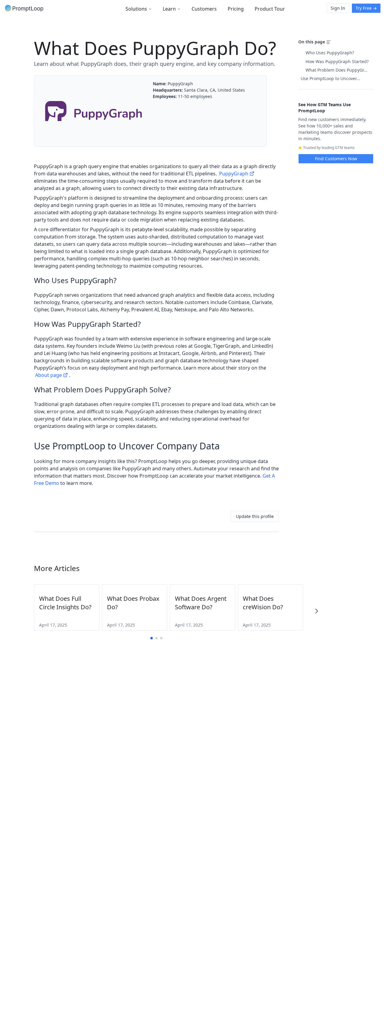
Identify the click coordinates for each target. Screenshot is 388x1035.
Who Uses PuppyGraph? (330, 53)
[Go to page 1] (151, 638)
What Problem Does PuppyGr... (336, 70)
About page (48, 375)
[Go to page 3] (161, 638)
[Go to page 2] (156, 638)
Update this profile (255, 516)
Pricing (236, 8)
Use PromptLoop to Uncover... (330, 78)
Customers (204, 8)
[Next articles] (316, 611)
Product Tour (270, 8)
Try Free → (366, 8)
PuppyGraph (233, 173)
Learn (169, 8)
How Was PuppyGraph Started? (337, 61)
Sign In (338, 8)
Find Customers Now (336, 158)
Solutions (136, 8)
